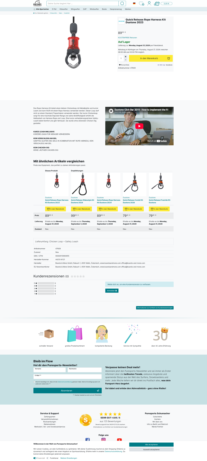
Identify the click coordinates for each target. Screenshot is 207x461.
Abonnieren (66, 390)
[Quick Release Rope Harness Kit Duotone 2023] (73, 57)
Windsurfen (94, 9)
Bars (60, 13)
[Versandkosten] (169, 65)
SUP (84, 9)
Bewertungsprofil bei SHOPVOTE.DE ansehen (110, 424)
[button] (164, 3)
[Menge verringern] (125, 60)
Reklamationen (49, 424)
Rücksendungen (49, 422)
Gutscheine (157, 417)
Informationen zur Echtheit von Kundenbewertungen (155, 308)
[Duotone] (121, 21)
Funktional (54, 458)
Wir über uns (157, 422)
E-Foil (54, 9)
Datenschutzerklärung (113, 451)
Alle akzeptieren (151, 445)
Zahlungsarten (49, 417)
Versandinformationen (49, 419)
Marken (128, 9)
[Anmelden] (149, 3)
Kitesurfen (64, 9)
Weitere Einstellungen (68, 458)
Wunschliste (125, 65)
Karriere (157, 419)
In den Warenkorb (57, 209)
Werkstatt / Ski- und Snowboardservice (49, 427)
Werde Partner (157, 427)
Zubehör (67, 13)
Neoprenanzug (116, 9)
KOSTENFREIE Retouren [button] (127, 38)
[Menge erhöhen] (125, 56)
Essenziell (41, 458)
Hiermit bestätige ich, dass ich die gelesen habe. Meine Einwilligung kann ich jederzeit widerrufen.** (68, 383)
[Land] (134, 3)
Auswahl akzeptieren (151, 449)
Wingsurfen (75, 9)
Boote (104, 9)
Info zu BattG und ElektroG (157, 424)
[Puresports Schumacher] (37, 3)
